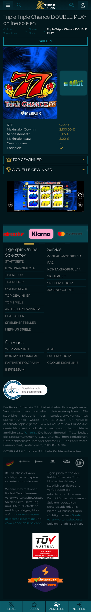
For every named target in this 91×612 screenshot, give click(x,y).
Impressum (15, 369)
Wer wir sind (17, 349)
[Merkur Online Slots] (73, 83)
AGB (50, 349)
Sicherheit (56, 276)
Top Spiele (14, 302)
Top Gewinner (27, 160)
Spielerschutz (60, 283)
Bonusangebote (20, 268)
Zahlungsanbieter (64, 256)
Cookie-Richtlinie (62, 363)
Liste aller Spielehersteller (20, 319)
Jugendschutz (60, 290)
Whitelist (30, 432)
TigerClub (14, 275)
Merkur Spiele (18, 329)
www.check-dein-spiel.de (23, 523)
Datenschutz (59, 356)
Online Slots (16, 289)
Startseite (14, 261)
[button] (45, 244)
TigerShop (14, 282)
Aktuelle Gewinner (31, 170)
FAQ (50, 263)
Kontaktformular (64, 269)
